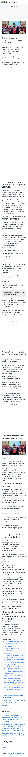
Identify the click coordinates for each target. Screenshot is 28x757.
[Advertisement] (14, 12)
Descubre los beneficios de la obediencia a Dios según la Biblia (13, 734)
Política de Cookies (16, 755)
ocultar (15, 639)
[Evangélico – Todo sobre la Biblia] (9, 2)
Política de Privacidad (14, 753)
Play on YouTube (7, 458)
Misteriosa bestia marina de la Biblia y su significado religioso (12, 729)
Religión (4, 748)
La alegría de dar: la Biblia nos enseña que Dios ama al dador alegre (13, 702)
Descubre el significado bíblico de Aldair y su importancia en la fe (13, 725)
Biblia (4, 745)
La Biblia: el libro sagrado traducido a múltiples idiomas (12, 716)
